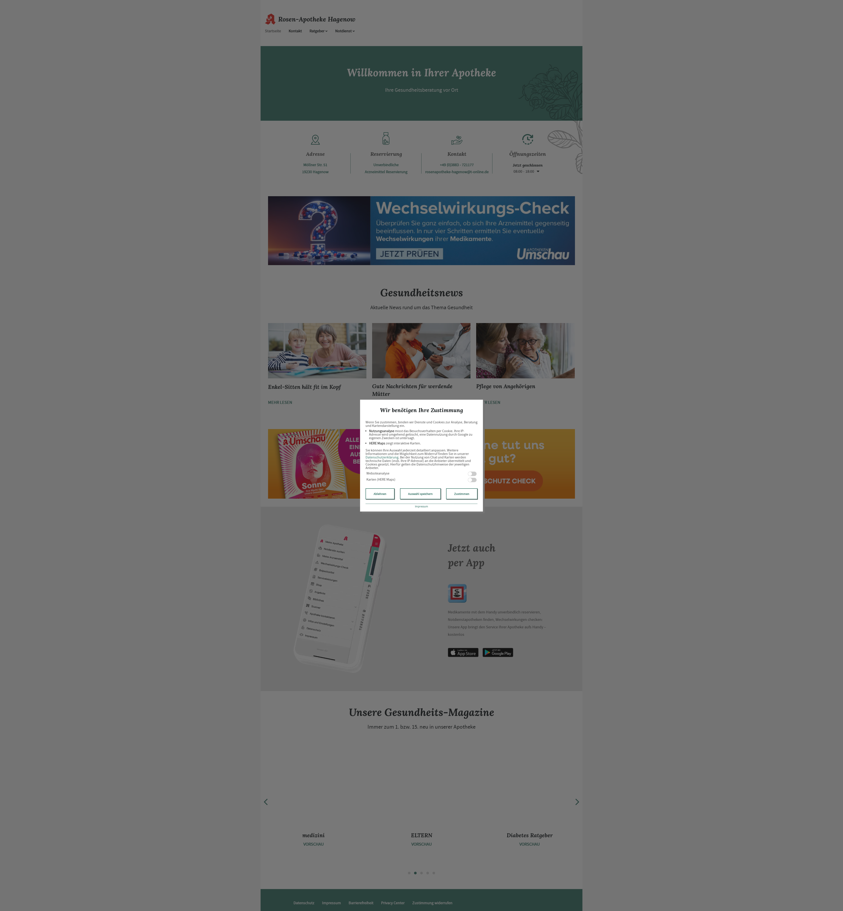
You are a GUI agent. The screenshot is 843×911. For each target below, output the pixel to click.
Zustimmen (461, 494)
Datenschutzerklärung (382, 457)
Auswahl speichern (420, 494)
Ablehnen (380, 494)
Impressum (421, 506)
